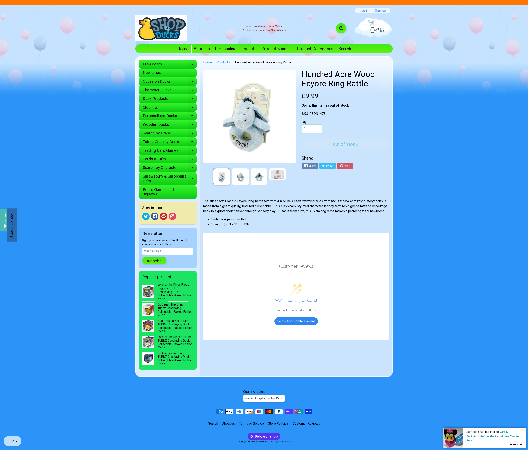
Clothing (170, 108)
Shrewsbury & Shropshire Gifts (170, 179)
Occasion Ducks (170, 82)
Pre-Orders (170, 65)
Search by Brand (170, 134)
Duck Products (170, 99)
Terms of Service (251, 423)
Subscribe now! (11, 225)
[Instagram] (172, 216)
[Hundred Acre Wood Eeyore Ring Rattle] (221, 176)
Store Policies (278, 423)
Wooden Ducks (170, 125)
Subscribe (154, 261)
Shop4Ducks (262, 441)
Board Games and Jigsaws (158, 192)
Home (183, 48)
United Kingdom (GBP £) (262, 398)
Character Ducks (170, 91)
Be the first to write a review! (296, 321)
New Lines (152, 72)
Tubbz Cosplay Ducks (170, 142)
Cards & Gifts (170, 159)
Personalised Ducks (170, 116)
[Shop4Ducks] (161, 28)
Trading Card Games (170, 151)
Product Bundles (277, 48)
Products (223, 62)
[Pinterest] (163, 216)
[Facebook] (154, 216)
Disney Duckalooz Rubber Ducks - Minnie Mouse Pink (492, 436)
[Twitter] (146, 216)
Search (344, 48)
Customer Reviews (306, 423)
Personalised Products (235, 48)
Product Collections (315, 48)
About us (202, 48)
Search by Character (170, 168)
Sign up (380, 10)
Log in (363, 10)
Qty (304, 122)
